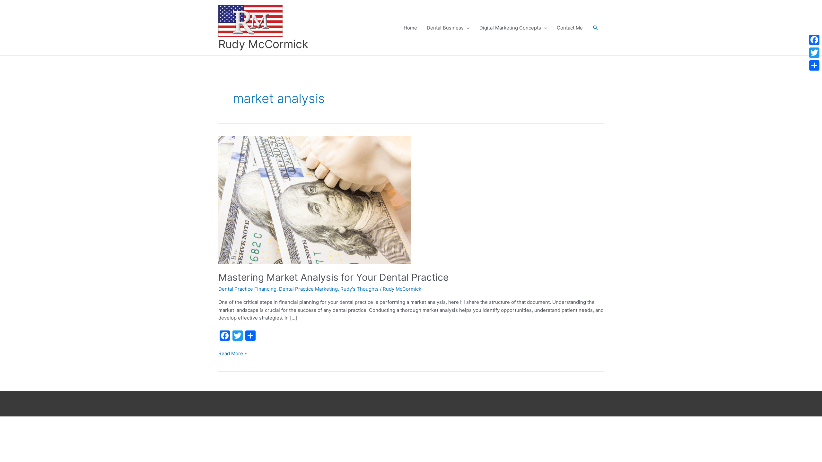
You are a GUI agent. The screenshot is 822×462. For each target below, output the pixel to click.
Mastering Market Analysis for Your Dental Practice (333, 277)
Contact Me (570, 28)
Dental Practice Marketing (308, 289)
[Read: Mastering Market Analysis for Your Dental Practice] (314, 199)
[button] (595, 28)
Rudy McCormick (263, 44)
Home (410, 28)
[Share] (814, 65)
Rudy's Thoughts (359, 289)
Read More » (232, 354)
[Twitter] (814, 52)
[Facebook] (814, 39)
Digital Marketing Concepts (510, 28)
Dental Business (445, 28)
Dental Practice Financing (247, 289)
